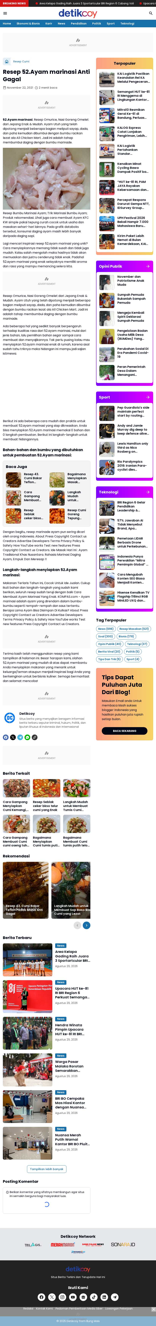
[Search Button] (151, 13)
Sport (111, 23)
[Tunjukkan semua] (148, 266)
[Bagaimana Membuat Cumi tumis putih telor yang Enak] (76, 824)
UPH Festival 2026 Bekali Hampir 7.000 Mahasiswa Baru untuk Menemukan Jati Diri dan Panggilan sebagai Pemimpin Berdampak (132, 222)
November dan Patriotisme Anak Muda (130, 281)
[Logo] (78, 1269)
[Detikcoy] (78, 13)
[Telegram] (20, 737)
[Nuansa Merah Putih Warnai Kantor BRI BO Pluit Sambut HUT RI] (27, 1143)
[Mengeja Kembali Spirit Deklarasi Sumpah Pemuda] (107, 318)
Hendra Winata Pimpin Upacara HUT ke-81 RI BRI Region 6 (69, 1029)
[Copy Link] (34, 737)
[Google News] (83, 1297)
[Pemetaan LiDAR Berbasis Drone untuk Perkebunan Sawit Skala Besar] (107, 544)
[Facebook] (6, 737)
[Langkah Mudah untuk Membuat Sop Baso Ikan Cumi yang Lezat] (57, 498)
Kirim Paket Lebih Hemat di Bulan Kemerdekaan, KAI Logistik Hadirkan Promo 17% (131, 240)
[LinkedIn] (104, 1297)
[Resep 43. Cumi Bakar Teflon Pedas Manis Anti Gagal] (13, 480)
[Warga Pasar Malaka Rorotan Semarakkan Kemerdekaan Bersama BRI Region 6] (27, 1069)
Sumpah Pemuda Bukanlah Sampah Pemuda (131, 299)
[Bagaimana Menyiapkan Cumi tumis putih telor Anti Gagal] (46, 824)
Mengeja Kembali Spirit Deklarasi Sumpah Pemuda (130, 317)
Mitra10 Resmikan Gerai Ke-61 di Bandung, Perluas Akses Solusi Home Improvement (131, 114)
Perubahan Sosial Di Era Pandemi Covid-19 (133, 353)
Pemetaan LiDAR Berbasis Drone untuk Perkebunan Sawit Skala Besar (131, 542)
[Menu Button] (5, 13)
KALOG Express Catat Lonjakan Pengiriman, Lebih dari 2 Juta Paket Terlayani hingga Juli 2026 (133, 132)
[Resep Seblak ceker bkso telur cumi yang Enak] (13, 516)
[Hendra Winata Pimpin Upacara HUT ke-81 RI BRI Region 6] (27, 1033)
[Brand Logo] (33, 1244)
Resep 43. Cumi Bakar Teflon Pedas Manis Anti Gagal (34, 478)
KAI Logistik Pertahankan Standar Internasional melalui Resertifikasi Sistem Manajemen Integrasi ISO (133, 150)
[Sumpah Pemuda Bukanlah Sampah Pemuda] (107, 300)
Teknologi (127, 23)
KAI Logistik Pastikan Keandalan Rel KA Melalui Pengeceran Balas (133, 78)
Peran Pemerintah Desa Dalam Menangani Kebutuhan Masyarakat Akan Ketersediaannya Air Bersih (133, 371)
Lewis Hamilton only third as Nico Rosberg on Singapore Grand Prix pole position (132, 448)
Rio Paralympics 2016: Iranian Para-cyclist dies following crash (132, 466)
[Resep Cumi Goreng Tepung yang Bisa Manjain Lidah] (57, 516)
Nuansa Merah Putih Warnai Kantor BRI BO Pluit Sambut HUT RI (71, 1139)
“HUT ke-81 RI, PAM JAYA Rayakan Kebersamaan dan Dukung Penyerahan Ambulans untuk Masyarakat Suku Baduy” (133, 186)
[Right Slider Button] (86, 925)
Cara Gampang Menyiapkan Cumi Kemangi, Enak (15, 806)
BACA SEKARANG (124, 731)
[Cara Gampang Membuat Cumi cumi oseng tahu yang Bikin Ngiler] (13, 498)
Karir (48, 23)
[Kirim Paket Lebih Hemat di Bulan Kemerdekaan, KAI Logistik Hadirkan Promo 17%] (107, 241)
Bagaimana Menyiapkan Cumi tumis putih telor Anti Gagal (46, 842)
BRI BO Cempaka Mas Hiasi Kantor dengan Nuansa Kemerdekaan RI (70, 1103)
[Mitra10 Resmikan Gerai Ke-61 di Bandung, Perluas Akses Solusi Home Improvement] (107, 115)
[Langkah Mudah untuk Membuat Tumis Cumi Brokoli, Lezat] (76, 788)
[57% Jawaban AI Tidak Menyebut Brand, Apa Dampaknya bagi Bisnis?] (107, 526)
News (61, 23)
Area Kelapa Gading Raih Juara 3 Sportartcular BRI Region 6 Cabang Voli (55, 3)
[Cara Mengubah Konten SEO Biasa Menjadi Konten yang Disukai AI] (107, 580)
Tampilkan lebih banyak (46, 1169)
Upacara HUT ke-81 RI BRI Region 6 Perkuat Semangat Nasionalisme (72, 993)
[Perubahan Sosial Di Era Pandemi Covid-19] (107, 354)
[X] (13, 737)
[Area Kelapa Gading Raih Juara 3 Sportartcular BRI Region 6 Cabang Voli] (27, 959)
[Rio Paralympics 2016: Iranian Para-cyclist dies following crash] (107, 467)
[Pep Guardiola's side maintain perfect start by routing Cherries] (107, 413)
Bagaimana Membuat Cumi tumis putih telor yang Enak (76, 842)
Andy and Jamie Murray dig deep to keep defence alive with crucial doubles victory (133, 430)
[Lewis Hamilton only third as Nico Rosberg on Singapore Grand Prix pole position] (107, 449)
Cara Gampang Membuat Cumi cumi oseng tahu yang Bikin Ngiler (33, 496)
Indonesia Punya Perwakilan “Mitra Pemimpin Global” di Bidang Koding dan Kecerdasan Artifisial (133, 560)
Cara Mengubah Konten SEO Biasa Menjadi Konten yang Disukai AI (131, 578)
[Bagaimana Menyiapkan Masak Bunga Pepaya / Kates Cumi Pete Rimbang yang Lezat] (57, 480)
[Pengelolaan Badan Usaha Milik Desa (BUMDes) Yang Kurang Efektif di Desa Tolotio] (107, 336)
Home (7, 23)
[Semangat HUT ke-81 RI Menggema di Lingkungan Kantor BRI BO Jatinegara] (107, 97)
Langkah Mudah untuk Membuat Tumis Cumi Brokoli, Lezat (75, 806)
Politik (96, 23)
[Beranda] (6, 61)
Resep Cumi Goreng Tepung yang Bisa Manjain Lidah (77, 514)
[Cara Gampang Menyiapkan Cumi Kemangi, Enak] (16, 788)
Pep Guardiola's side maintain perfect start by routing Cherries (133, 412)
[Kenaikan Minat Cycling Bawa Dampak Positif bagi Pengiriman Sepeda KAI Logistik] (107, 169)
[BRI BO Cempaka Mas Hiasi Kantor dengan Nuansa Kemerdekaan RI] (27, 1106)
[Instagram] (62, 1297)
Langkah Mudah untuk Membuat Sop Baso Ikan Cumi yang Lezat (76, 496)
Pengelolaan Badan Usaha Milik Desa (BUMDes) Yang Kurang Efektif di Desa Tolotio (132, 335)
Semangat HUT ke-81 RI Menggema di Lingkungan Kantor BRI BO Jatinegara (133, 96)
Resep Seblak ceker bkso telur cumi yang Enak (32, 514)
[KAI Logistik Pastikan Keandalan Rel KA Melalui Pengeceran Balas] (107, 79)
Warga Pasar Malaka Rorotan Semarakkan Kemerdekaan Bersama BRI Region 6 (72, 1066)
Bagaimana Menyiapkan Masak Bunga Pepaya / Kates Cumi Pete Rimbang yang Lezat (77, 478)
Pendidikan (79, 23)
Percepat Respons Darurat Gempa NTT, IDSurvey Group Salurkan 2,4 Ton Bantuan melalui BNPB (133, 204)
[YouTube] (73, 1297)
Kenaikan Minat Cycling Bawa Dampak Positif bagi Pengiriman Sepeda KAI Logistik (133, 168)
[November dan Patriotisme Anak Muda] (107, 282)
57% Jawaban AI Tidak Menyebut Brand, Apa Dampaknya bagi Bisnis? (130, 524)
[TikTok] (94, 1297)
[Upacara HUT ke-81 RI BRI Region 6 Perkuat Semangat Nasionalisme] (27, 996)
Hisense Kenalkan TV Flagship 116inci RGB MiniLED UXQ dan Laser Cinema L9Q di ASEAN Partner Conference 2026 (133, 596)
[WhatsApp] (27, 737)
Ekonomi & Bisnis (28, 23)
